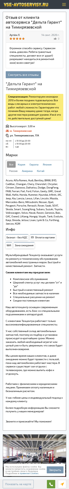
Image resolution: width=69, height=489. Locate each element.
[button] (18, 484)
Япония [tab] (47, 164)
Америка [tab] (27, 170)
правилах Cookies (29, 473)
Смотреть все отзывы (23, 74)
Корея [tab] (21, 164)
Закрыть (55, 470)
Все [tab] (11, 164)
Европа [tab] (34, 164)
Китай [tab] (40, 170)
